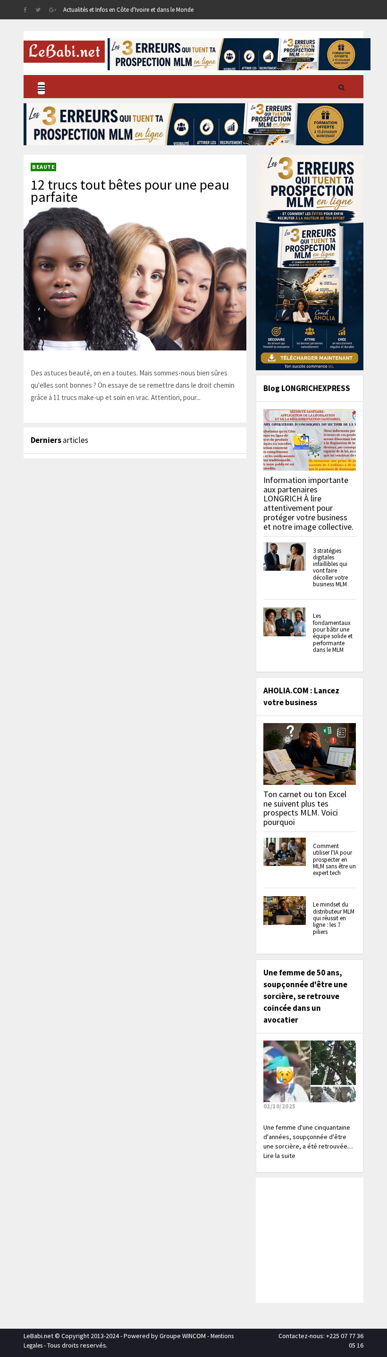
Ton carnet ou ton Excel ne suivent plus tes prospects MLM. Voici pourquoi (304, 808)
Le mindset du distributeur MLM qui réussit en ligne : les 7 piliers (333, 917)
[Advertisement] (322, 1239)
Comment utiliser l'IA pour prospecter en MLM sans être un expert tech (334, 859)
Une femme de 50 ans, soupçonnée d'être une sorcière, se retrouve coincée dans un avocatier (305, 996)
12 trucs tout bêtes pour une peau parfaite (130, 190)
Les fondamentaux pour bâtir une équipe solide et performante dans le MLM (333, 632)
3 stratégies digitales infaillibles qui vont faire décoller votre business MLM (330, 567)
